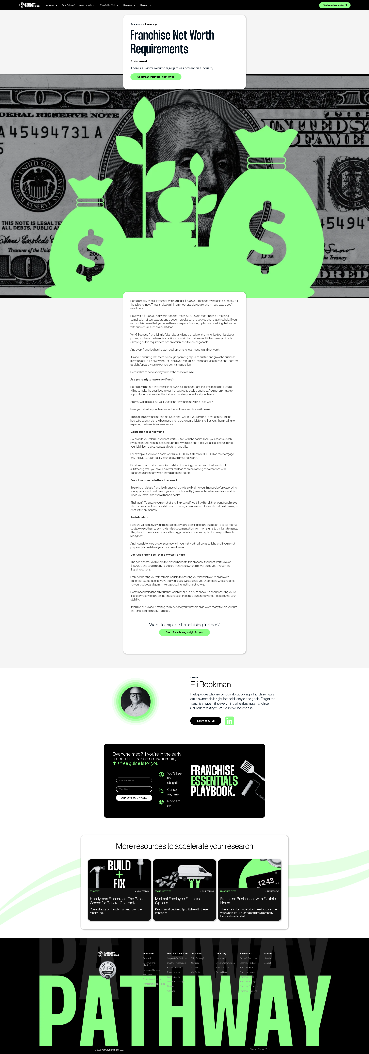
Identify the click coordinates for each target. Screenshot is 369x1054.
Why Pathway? (68, 5)
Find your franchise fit (335, 5)
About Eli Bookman (87, 5)
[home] (29, 5)
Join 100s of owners (336, 1048)
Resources (136, 24)
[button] (52, 5)
